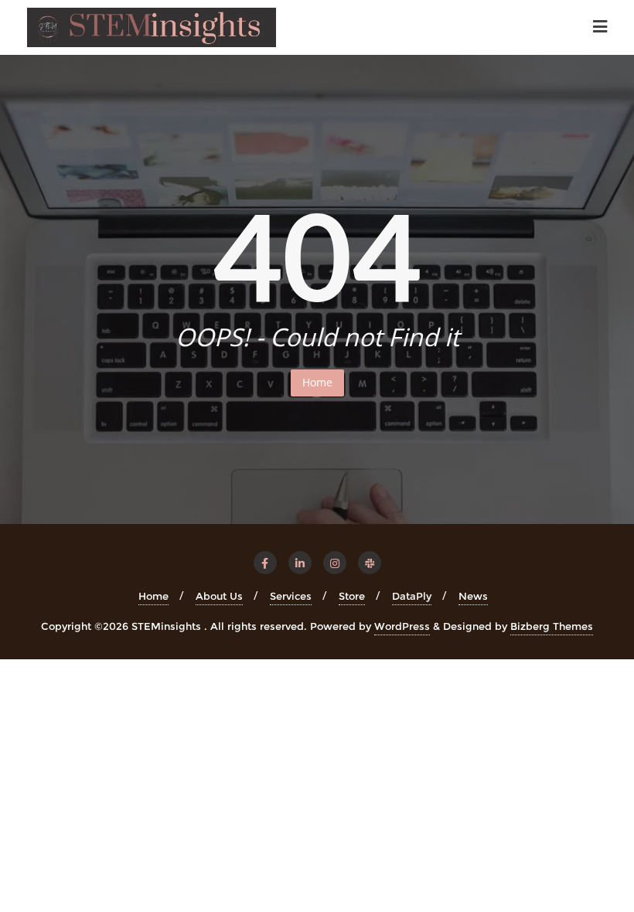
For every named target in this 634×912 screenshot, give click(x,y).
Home (317, 382)
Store (352, 596)
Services (291, 596)
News (473, 596)
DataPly (411, 596)
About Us (219, 596)
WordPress (402, 626)
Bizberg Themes (551, 626)
